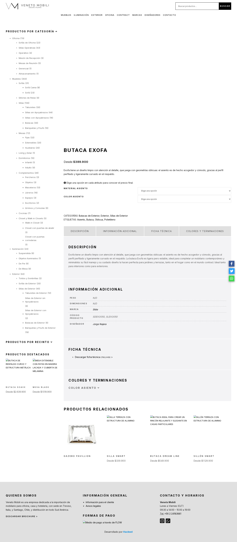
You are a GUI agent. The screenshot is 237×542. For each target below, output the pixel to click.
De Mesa (23, 268)
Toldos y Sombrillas (28, 278)
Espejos (29, 197)
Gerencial (24, 68)
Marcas (137, 15)
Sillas (21, 103)
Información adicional (120, 231)
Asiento (81, 219)
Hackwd (128, 531)
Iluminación (81, 15)
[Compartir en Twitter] (232, 271)
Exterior (97, 15)
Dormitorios (24, 158)
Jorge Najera (99, 324)
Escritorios (30, 203)
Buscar (225, 6)
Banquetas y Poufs (34, 128)
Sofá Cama (30, 87)
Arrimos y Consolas (35, 208)
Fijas (27, 137)
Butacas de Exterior (89, 215)
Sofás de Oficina (27, 42)
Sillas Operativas (27, 47)
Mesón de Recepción (29, 58)
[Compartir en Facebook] (232, 264)
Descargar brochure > (22, 516)
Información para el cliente (100, 502)
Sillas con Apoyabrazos (37, 117)
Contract (123, 15)
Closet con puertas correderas (34, 238)
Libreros (29, 192)
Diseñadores (152, 15)
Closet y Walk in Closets (31, 218)
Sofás (22, 83)
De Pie (22, 263)
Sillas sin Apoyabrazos (36, 112)
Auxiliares (30, 147)
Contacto (169, 15)
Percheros (30, 177)
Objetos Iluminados (28, 258)
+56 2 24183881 (172, 513)
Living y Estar (25, 153)
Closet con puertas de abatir (39, 228)
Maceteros (30, 187)
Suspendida (25, 253)
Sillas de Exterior (119, 215)
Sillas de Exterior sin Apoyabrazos (35, 300)
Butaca (90, 219)
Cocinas (23, 213)
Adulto (28, 167)
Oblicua (99, 219)
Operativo (24, 53)
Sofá (27, 92)
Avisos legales (93, 506)
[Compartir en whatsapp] (232, 278)
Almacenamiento (27, 73)
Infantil (28, 162)
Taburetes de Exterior (36, 293)
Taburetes (30, 107)
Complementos (26, 173)
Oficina (109, 15)
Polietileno (109, 219)
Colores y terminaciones (205, 231)
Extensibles (30, 142)
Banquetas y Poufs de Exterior (40, 328)
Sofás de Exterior (27, 283)
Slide (95, 309)
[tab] (80, 231)
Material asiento (76, 188)
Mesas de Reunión (28, 63)
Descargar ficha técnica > (94, 357)
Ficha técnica (161, 231)
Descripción (80, 231)
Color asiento (74, 197)
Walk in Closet (32, 222)
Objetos (29, 182)
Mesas (22, 133)
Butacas (29, 123)
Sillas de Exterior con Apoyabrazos (35, 312)
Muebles (66, 15)
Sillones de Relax (27, 97)
